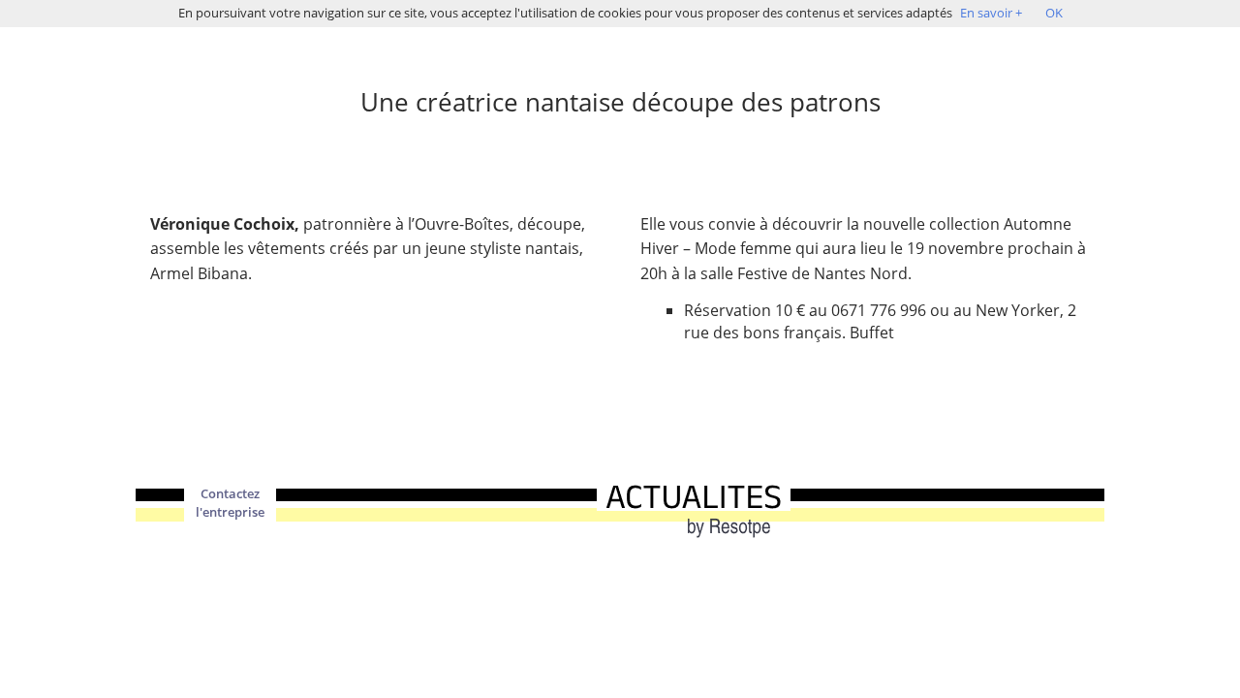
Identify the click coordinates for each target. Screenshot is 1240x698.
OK (1054, 12)
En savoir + (991, 12)
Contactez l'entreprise (230, 503)
